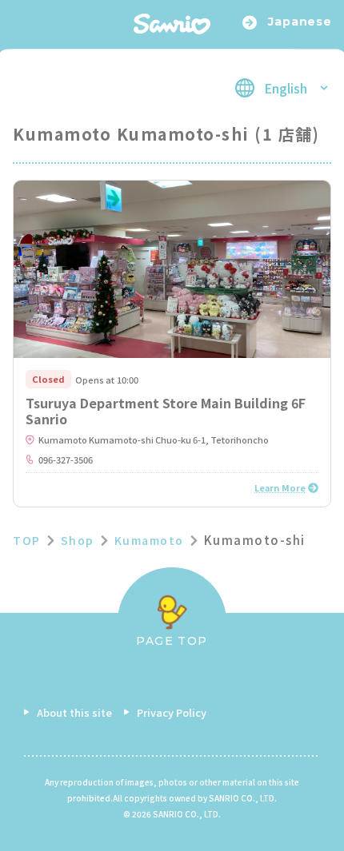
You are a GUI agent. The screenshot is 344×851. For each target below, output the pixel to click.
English (285, 87)
